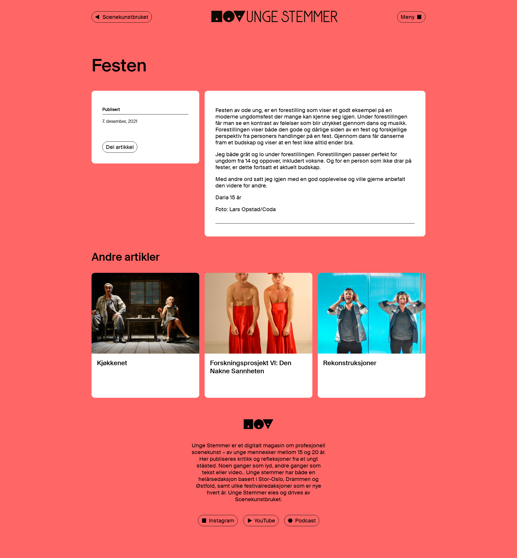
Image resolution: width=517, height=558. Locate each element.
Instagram (221, 520)
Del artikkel (120, 147)
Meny (407, 16)
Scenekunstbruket (125, 16)
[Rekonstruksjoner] (371, 335)
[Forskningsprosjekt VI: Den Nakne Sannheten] (258, 335)
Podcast (305, 520)
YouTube (264, 520)
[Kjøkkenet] (145, 335)
